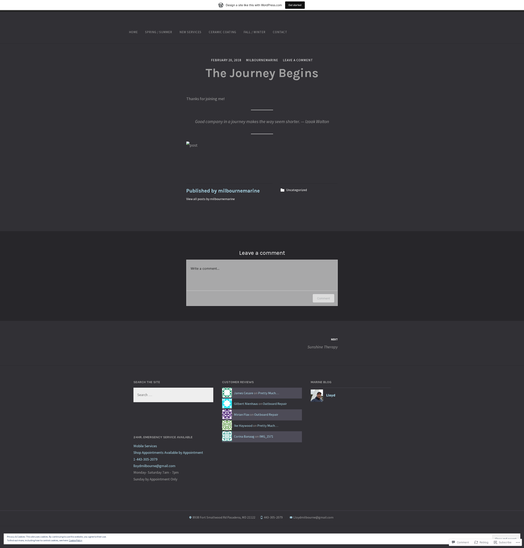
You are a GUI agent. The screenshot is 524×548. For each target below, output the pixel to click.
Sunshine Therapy (322, 343)
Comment (323, 298)
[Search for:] (173, 394)
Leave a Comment (298, 60)
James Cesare (243, 393)
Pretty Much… (268, 393)
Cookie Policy (75, 540)
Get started (295, 5)
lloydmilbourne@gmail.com (154, 465)
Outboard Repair (275, 404)
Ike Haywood (243, 425)
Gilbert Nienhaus (246, 404)
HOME (133, 32)
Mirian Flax (241, 414)
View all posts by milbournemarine (210, 199)
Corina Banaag (244, 436)
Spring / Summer (158, 32)
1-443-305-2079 (145, 459)
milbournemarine (262, 60)
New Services (190, 32)
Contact (280, 32)
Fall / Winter (254, 32)
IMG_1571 (266, 436)
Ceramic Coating (222, 32)
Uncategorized (296, 190)
